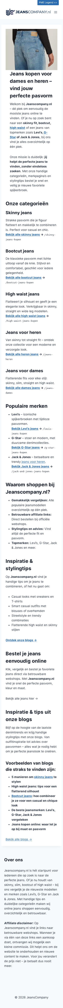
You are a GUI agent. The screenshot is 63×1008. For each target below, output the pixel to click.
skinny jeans (43, 777)
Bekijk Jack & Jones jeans (30, 466)
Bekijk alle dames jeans (23, 388)
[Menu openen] (55, 12)
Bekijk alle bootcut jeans (23, 277)
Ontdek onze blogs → (21, 640)
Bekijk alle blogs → (19, 839)
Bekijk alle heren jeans (22, 354)
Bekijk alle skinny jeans (23, 234)
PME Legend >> (48, 2)
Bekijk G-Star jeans (26, 447)
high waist (17, 127)
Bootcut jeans (22, 796)
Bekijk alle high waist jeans (25, 316)
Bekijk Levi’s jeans (25, 428)
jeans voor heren (33, 461)
